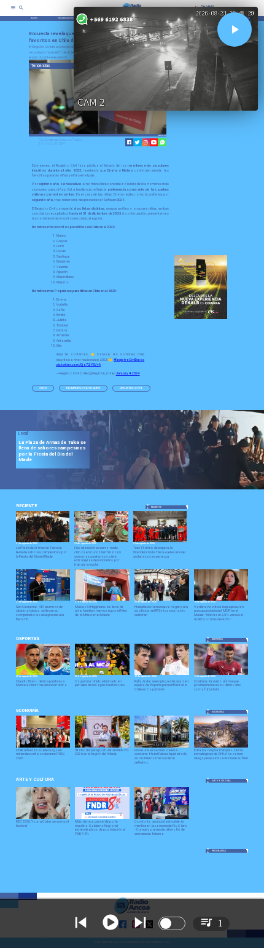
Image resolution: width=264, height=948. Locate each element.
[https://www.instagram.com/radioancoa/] (146, 142)
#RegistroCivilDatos (129, 359)
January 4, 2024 (128, 373)
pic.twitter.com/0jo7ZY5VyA (78, 364)
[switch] (171, 923)
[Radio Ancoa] (21, 12)
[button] (43, 388)
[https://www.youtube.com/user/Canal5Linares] (154, 142)
